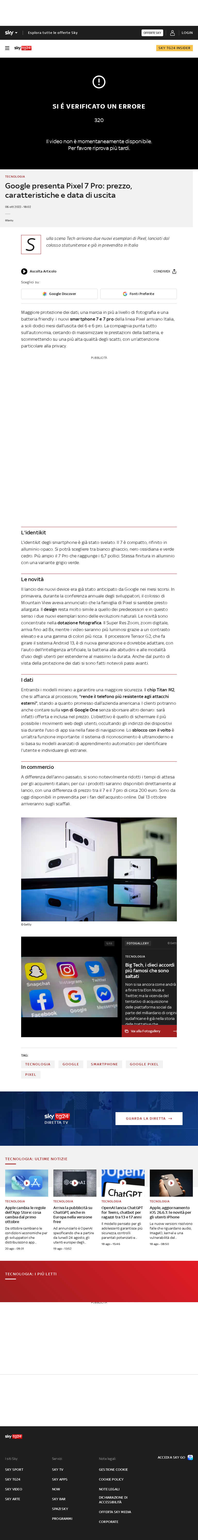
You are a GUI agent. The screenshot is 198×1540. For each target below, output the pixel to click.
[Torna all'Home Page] (22, 48)
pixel (30, 1074)
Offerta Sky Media (115, 1512)
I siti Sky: (11, 1459)
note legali (109, 1489)
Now (56, 1489)
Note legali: (107, 1459)
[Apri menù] (7, 48)
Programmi (62, 1519)
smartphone (104, 1064)
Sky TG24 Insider (175, 48)
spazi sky (60, 1509)
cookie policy (111, 1479)
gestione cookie (113, 1469)
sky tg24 (13, 1479)
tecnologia (38, 1064)
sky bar (58, 1499)
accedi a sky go (171, 1457)
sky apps (60, 1479)
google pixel (144, 1064)
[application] (38, 271)
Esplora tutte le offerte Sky (53, 33)
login (187, 33)
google (71, 1064)
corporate (108, 1522)
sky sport (14, 1469)
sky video (13, 1489)
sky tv (57, 1469)
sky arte (12, 1499)
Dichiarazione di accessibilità (113, 1500)
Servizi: (57, 1459)
